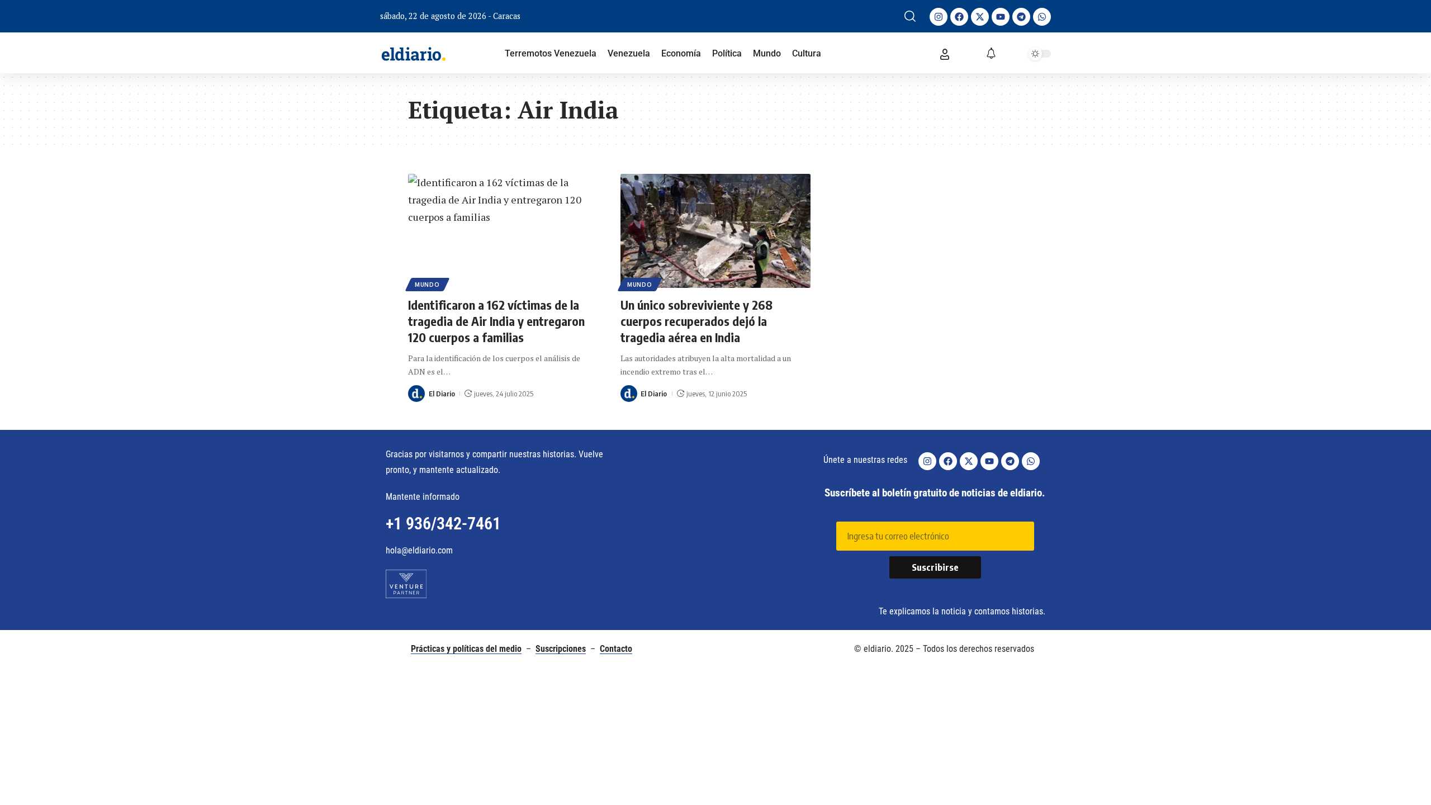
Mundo (427, 284)
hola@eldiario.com (419, 550)
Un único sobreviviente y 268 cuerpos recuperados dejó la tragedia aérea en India (696, 320)
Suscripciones (561, 648)
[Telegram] (1021, 17)
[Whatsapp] (1042, 17)
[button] (910, 16)
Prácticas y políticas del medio (466, 648)
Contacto (616, 648)
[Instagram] (938, 17)
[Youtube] (1001, 17)
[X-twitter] (980, 17)
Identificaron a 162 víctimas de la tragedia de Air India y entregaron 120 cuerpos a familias (496, 320)
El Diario (442, 393)
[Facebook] (959, 17)
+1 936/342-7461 (443, 523)
